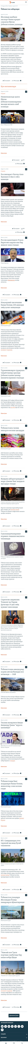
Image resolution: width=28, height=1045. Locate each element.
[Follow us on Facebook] (9, 1026)
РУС (14, 1043)
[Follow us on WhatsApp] (15, 1026)
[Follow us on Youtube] (2, 1026)
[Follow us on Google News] (22, 1026)
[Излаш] (22, 1043)
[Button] (6, 81)
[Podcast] (2, 1029)
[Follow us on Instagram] (12, 1026)
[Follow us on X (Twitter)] (18, 1026)
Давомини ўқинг (14, 1015)
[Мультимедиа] (6, 1043)
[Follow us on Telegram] (5, 1026)
